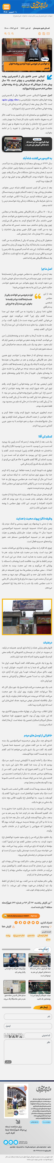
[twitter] (33, 923)
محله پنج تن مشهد (10, 100)
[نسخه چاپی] (39, 33)
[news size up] (5, 33)
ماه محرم (31, 936)
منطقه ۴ (45, 59)
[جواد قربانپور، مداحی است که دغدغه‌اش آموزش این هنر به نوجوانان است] (40, 960)
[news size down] (12, 33)
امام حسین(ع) (18, 936)
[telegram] (37, 923)
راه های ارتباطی (34, 1122)
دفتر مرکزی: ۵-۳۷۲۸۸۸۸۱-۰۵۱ (42, 1151)
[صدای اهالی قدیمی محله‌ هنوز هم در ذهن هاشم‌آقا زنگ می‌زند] (14, 987)
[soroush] (24, 923)
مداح (48, 939)
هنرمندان (36, 28)
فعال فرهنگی (43, 936)
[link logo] (44, 1089)
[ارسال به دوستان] (48, 33)
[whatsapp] (28, 923)
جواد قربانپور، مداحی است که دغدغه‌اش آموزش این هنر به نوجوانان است (37, 143)
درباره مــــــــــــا (46, 1122)
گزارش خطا (6, 927)
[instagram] (16, 1142)
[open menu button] (6, 7)
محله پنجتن (33, 59)
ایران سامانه (30, 1159)
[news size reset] (9, 33)
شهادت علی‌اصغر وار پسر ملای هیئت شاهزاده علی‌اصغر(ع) (32, 16)
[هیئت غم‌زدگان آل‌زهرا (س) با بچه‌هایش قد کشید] (40, 987)
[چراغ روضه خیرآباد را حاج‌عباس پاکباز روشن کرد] (14, 960)
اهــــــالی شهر (45, 28)
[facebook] (16, 923)
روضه (8, 936)
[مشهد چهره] (34, 7)
